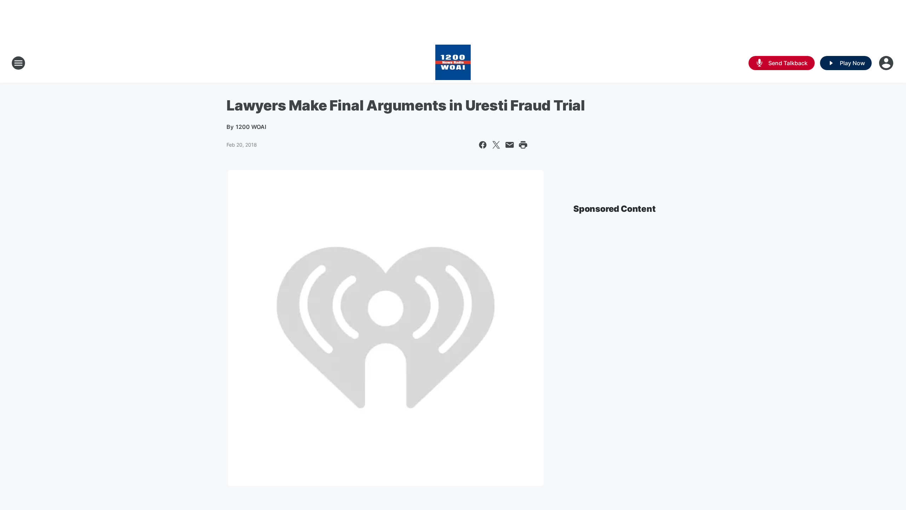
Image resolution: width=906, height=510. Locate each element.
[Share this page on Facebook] (483, 145)
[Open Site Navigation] (18, 63)
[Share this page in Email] (510, 145)
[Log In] (887, 63)
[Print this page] (523, 145)
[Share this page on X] (496, 145)
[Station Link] (453, 63)
